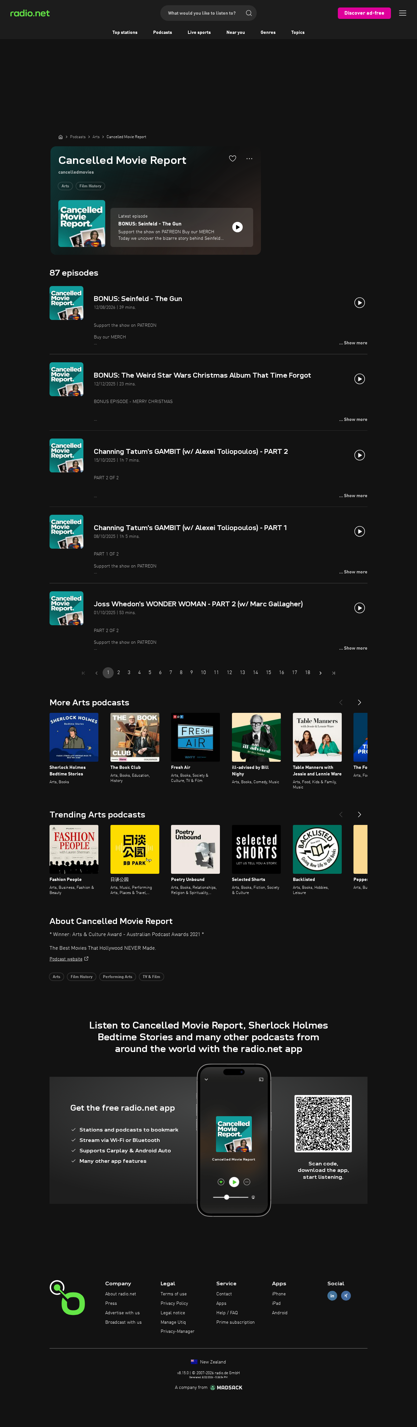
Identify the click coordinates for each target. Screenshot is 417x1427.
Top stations (124, 32)
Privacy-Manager (177, 1331)
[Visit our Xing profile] (346, 1295)
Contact (224, 1294)
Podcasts (162, 32)
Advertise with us (122, 1313)
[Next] (359, 700)
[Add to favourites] (232, 158)
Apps (221, 1303)
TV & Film (151, 977)
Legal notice (173, 1313)
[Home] (60, 136)
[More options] (249, 159)
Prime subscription (235, 1322)
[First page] (83, 673)
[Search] (249, 13)
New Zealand (212, 1362)
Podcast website (66, 959)
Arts (65, 186)
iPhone (279, 1294)
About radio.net (120, 1294)
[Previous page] (96, 673)
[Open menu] (403, 13)
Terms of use (174, 1294)
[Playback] (237, 227)
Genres (268, 32)
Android (280, 1313)
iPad (276, 1303)
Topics (298, 32)
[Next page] (320, 673)
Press (111, 1303)
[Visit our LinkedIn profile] (332, 1295)
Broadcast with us (123, 1322)
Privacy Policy (174, 1303)
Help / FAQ (227, 1313)
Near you (235, 32)
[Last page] (333, 673)
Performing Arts (117, 977)
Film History (90, 186)
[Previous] (341, 700)
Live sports (199, 32)
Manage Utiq (173, 1322)
